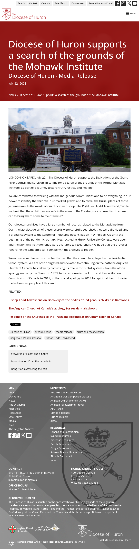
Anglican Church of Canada (21, 529)
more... (54, 420)
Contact (33, 3)
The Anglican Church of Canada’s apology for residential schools (53, 308)
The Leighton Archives (22, 429)
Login (11, 544)
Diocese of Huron (20, 331)
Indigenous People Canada (25, 338)
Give (11, 425)
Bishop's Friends (60, 412)
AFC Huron (57, 408)
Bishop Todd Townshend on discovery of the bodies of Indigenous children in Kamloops (69, 300)
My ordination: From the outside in (31, 361)
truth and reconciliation (90, 331)
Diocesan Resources (62, 440)
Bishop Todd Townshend (60, 338)
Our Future (15, 396)
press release (43, 331)
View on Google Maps (84, 482)
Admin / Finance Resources (66, 452)
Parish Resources (61, 444)
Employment (78, 3)
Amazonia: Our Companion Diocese (71, 396)
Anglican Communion (47, 528)
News (12, 95)
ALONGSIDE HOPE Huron (66, 392)
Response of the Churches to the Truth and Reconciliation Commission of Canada (65, 317)
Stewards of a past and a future (29, 353)
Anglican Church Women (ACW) (68, 400)
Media (12, 420)
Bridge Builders (59, 416)
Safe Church (61, 3)
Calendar (46, 3)
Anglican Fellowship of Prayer (67, 404)
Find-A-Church (17, 404)
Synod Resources (61, 436)
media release (64, 331)
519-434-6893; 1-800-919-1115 (27, 472)
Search (21, 3)
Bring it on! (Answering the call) (29, 368)
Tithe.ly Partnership (62, 456)
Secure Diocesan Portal (101, 3)
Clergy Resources (61, 448)
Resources (15, 412)
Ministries (14, 408)
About (12, 392)
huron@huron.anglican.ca (22, 479)
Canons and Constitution (65, 431)
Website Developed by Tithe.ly (115, 540)
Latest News (17, 346)
